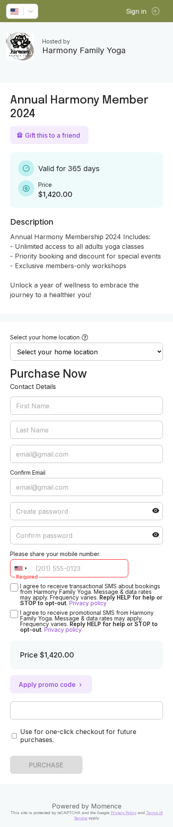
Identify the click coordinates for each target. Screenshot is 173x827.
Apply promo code (47, 684)
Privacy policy (88, 603)
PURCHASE (46, 765)
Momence (106, 806)
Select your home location (45, 337)
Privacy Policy (123, 812)
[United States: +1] (20, 568)
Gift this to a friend (52, 135)
